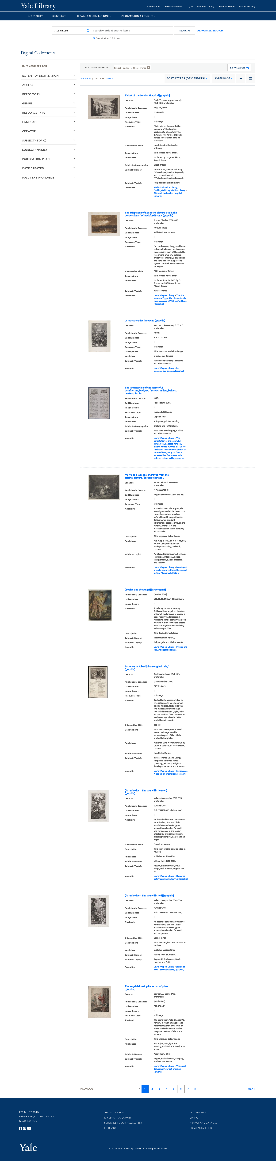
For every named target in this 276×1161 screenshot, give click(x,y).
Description (102, 38)
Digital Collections (38, 53)
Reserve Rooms (227, 6)
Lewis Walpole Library (164, 295)
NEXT (251, 1088)
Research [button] (34, 16)
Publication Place (36, 159)
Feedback (110, 1128)
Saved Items (153, 6)
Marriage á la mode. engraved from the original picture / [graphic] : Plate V (147, 476)
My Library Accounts (118, 1117)
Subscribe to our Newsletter (123, 1123)
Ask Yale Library (205, 6)
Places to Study (247, 6)
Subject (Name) (34, 150)
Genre (27, 103)
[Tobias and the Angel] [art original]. (145, 589)
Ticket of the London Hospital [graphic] (147, 95)
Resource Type (33, 112)
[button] (184, 31)
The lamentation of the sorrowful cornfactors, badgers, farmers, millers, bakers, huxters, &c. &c (150, 390)
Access (27, 85)
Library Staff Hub (201, 1128)
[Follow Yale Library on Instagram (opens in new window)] (24, 1128)
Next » (109, 78)
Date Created (33, 168)
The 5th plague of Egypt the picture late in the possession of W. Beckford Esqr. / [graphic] (151, 214)
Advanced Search (210, 30)
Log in (190, 6)
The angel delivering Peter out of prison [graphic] (147, 988)
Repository (31, 94)
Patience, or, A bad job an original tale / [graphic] (147, 668)
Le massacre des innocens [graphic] (145, 320)
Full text (115, 38)
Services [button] (58, 16)
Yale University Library (38, 6)
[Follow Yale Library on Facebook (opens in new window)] (20, 1128)
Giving (194, 1117)
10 (222, 78)
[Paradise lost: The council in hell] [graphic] (149, 895)
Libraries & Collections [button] (92, 16)
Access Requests (173, 6)
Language (30, 122)
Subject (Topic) (34, 140)
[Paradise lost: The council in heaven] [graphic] (146, 792)
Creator (29, 131)
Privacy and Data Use (203, 1123)
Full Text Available (38, 177)
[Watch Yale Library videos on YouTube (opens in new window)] (29, 1128)
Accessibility (198, 1112)
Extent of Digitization (40, 75)
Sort (186, 78)
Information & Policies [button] (137, 16)
